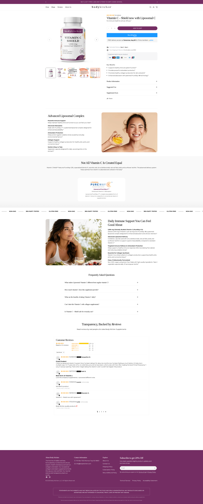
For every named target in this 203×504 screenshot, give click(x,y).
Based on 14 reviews (62, 345)
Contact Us (106, 463)
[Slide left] (46, 2)
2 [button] (99, 411)
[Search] (150, 7)
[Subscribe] (155, 468)
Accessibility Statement (150, 480)
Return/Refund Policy (110, 472)
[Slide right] (157, 2)
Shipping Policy (107, 466)
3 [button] (101, 411)
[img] (65, 357)
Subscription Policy (109, 469)
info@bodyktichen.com (83, 463)
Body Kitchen (54, 480)
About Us (106, 460)
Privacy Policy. (152, 472)
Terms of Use (142, 472)
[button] (111, 15)
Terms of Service (125, 480)
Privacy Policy (136, 480)
